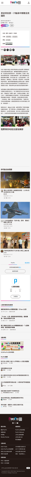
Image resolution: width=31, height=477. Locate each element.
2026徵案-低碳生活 (21, 446)
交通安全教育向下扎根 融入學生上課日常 (16, 251)
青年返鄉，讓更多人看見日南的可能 (12, 405)
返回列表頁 (15, 271)
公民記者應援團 (19, 434)
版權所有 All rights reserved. (9, 43)
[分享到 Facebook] (5, 50)
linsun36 (5, 363)
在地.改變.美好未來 (21, 451)
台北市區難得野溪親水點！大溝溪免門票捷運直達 (15, 383)
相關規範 (3, 432)
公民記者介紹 (18, 437)
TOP (28, 468)
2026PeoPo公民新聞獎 (7, 352)
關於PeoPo (4, 430)
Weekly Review (5, 437)
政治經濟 (15, 36)
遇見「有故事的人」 (21, 454)
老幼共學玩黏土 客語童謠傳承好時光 (12, 398)
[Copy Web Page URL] (13, 50)
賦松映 (5, 194)
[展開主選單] (2, 2)
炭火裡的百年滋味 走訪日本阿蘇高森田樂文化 (15, 375)
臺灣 (7, 33)
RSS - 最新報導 (5, 460)
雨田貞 (4, 399)
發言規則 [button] (27, 262)
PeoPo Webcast (19, 432)
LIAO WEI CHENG (8, 224)
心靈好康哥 (15, 286)
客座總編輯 (18, 439)
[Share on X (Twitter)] (8, 50)
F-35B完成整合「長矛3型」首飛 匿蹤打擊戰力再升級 (16, 221)
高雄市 (11, 33)
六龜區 (15, 33)
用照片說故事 (4, 454)
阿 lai (4, 385)
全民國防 (8, 40)
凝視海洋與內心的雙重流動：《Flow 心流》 (14, 309)
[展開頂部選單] (28, 2)
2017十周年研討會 (20, 449)
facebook (13, 423)
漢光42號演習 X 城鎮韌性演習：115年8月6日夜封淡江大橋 (16, 191)
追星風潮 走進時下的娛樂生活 (10, 391)
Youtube (17, 423)
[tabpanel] (15, 267)
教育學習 (8, 36)
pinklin (5, 252)
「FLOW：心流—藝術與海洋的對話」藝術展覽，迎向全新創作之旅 (14, 317)
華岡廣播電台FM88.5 (8, 392)
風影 (4, 370)
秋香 (4, 377)
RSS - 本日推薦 (5, 463)
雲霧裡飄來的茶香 (6, 368)
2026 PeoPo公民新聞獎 (7, 449)
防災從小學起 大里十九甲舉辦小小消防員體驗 (15, 361)
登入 (20, 267)
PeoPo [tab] (13, 262)
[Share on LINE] (10, 50)
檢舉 (12, 25)
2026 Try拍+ (4, 446)
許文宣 (4, 406)
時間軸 (2, 434)
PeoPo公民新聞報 (20, 430)
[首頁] (15, 3)
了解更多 (15, 296)
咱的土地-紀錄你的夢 (6, 451)
